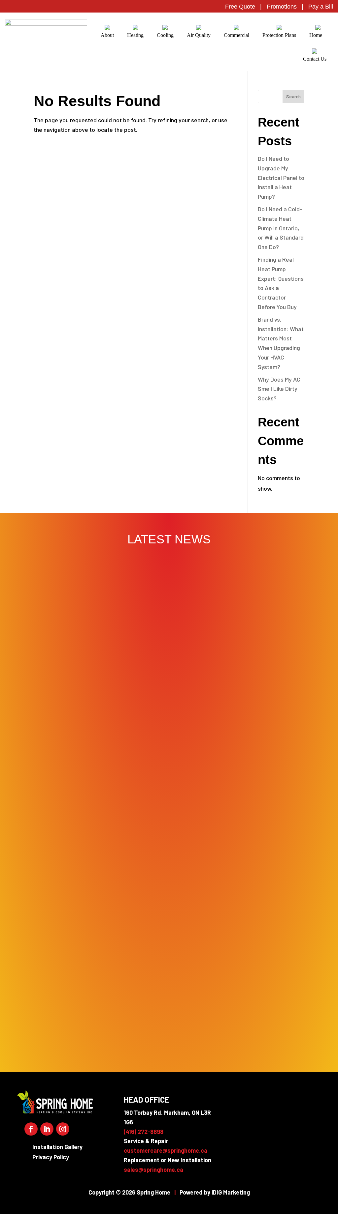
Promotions (282, 6)
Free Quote (240, 6)
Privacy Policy (50, 1157)
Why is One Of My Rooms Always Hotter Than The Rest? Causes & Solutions (169, 1034)
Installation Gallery (57, 1146)
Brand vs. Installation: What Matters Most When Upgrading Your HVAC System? (169, 926)
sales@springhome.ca (153, 1169)
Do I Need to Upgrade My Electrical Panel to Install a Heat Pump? (281, 177)
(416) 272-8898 (143, 1131)
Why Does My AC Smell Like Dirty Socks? (279, 389)
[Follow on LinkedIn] (46, 1129)
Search (293, 96)
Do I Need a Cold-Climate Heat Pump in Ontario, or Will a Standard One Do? (281, 227)
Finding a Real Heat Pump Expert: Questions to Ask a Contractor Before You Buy (169, 873)
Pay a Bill (320, 6)
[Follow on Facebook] (31, 1129)
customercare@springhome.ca (165, 1150)
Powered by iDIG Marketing (215, 1192)
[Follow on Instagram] (62, 1129)
